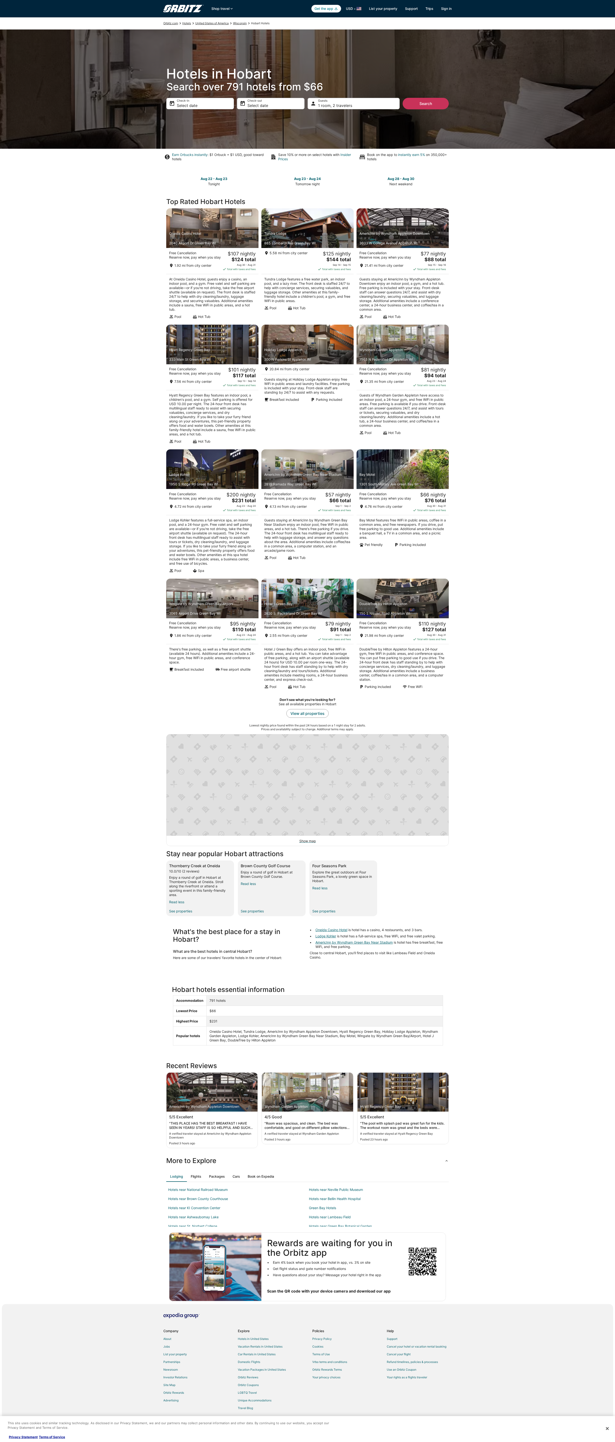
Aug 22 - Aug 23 (214, 179)
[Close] (607, 1428)
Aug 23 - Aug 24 (307, 179)
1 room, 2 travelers (335, 105)
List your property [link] (175, 1354)
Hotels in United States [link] (253, 1339)
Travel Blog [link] (245, 1408)
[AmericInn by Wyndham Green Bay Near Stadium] (307, 512)
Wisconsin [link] (240, 23)
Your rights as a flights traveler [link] (407, 1377)
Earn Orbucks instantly (190, 155)
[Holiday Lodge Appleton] (307, 386)
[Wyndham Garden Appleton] (403, 386)
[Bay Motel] (403, 512)
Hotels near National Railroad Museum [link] (198, 1190)
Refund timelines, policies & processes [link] (412, 1362)
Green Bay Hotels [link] (322, 1208)
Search (425, 103)
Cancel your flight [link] (399, 1354)
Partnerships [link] (171, 1362)
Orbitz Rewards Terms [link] (327, 1369)
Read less (176, 902)
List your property (383, 8)
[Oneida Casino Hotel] (212, 265)
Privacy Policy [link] (322, 1339)
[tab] (176, 1176)
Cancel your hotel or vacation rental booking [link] (416, 1346)
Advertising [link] (170, 1400)
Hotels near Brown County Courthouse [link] (198, 1199)
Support (411, 8)
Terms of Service (52, 1437)
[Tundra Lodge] (307, 265)
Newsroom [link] (170, 1369)
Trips (429, 8)
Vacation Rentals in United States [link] (260, 1346)
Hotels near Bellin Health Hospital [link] (335, 1199)
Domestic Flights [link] (249, 1362)
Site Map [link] (169, 1385)
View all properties (307, 713)
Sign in (446, 8)
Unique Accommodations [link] (254, 1400)
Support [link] (392, 1339)
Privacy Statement (23, 1437)
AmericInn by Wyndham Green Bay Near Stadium (354, 942)
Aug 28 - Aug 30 (400, 179)
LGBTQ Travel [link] (247, 1392)
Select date (187, 105)
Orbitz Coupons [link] (248, 1385)
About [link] (167, 1339)
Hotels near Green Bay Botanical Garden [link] (340, 1226)
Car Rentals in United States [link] (257, 1354)
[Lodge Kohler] (212, 512)
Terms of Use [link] (321, 1354)
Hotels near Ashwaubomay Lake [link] (193, 1217)
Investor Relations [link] (175, 1377)
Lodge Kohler (325, 936)
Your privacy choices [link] (326, 1377)
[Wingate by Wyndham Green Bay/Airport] (212, 635)
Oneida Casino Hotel (331, 930)
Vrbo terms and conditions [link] (329, 1362)
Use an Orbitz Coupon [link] (401, 1369)
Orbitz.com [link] (170, 23)
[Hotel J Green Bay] (307, 635)
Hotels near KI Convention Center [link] (194, 1208)
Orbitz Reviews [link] (248, 1377)
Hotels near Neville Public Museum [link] (336, 1190)
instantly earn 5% (411, 155)
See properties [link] (180, 911)
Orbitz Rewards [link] (173, 1392)
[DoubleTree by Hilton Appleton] (403, 635)
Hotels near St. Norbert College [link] (192, 1226)
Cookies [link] (317, 1346)
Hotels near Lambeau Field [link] (330, 1217)
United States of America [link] (212, 23)
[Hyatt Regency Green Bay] (212, 386)
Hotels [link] (186, 23)
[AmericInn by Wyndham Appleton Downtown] (403, 265)
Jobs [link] (166, 1346)
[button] (307, 1160)
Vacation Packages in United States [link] (262, 1369)
